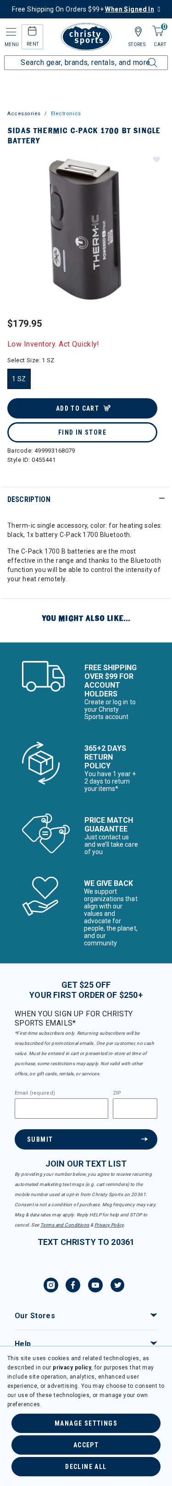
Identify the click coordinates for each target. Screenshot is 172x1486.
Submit (40, 1139)
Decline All (85, 1466)
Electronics (66, 114)
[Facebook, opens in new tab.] (73, 1286)
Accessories (24, 114)
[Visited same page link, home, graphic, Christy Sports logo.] (86, 37)
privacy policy (72, 1367)
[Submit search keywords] (142, 57)
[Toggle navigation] (10, 32)
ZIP (117, 1093)
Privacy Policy (109, 1224)
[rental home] (32, 32)
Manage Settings (86, 1423)
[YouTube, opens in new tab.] (95, 1286)
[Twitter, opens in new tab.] (117, 1286)
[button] (156, 159)
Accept (86, 1445)
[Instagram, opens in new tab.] (51, 1286)
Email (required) (35, 1093)
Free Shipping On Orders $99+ (83, 9)
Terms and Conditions (64, 1224)
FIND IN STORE (82, 432)
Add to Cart (77, 408)
